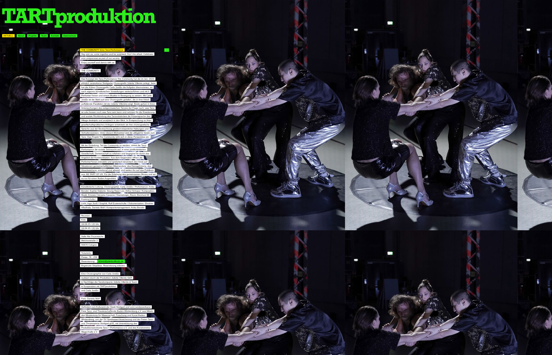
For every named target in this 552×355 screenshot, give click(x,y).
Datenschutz (69, 36)
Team (44, 36)
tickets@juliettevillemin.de (111, 261)
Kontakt (55, 36)
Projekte (32, 36)
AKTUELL (8, 36)
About (21, 36)
